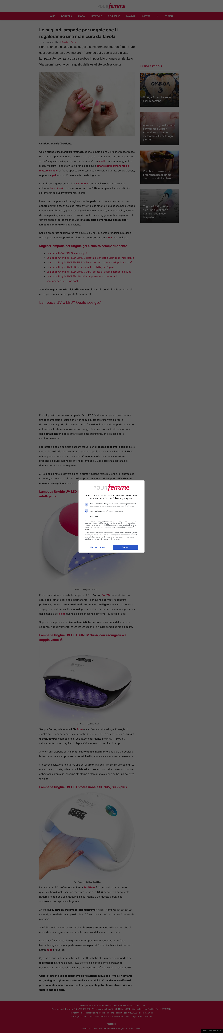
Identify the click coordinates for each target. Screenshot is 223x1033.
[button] (111, 516)
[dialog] (111, 516)
